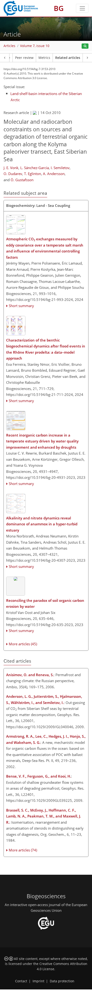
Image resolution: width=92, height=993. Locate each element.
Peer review (24, 58)
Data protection (62, 981)
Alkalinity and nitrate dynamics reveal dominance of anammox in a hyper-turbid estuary (41, 524)
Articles (9, 46)
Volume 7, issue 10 (34, 46)
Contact (21, 981)
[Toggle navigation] (82, 8)
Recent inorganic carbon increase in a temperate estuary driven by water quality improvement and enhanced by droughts (42, 441)
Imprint (38, 981)
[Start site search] (85, 46)
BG (59, 8)
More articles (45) (23, 643)
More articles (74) (23, 850)
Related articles (67, 58)
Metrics (44, 58)
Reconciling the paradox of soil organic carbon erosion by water (45, 603)
